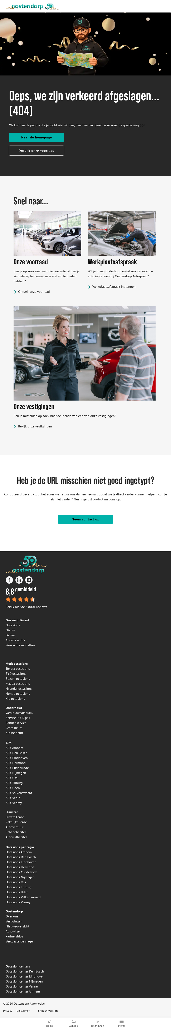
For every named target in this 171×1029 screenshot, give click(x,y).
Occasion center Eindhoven (25, 976)
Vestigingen (14, 921)
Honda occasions (18, 693)
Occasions (13, 625)
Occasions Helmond (20, 867)
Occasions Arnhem (19, 852)
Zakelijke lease (16, 822)
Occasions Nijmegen (20, 877)
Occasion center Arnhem (23, 991)
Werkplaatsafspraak (19, 713)
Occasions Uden (17, 892)
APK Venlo (13, 798)
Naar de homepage (36, 137)
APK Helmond (16, 763)
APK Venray (14, 803)
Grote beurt (14, 728)
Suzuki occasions (18, 678)
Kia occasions (15, 698)
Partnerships (14, 936)
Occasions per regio (20, 847)
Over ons (12, 916)
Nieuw (10, 630)
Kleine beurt (14, 733)
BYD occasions (16, 673)
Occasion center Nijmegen (24, 981)
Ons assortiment (17, 620)
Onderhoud (14, 708)
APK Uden (13, 788)
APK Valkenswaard (19, 793)
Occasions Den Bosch (21, 857)
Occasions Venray (18, 902)
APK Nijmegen (16, 773)
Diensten (12, 812)
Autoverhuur (14, 827)
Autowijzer (13, 931)
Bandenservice (16, 723)
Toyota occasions (18, 668)
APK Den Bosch (16, 753)
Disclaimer (23, 1011)
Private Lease (15, 817)
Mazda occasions (18, 683)
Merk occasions (17, 663)
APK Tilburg (14, 783)
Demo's (11, 635)
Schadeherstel (16, 832)
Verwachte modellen (20, 645)
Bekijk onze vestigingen (35, 426)
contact (98, 499)
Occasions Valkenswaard (23, 897)
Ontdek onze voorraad (36, 150)
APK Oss (12, 778)
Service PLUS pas (18, 718)
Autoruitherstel (16, 837)
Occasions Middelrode (21, 872)
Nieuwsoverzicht (17, 926)
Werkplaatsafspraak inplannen (114, 286)
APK (9, 743)
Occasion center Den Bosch (25, 971)
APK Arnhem (14, 748)
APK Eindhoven (17, 758)
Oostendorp (14, 911)
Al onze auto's (15, 640)
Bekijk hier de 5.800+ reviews (26, 607)
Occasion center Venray (22, 986)
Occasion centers (18, 966)
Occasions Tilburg (18, 887)
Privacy (7, 1011)
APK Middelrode (17, 768)
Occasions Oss (16, 882)
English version (48, 1011)
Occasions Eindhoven (21, 862)
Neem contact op (85, 519)
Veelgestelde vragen (20, 941)
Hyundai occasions (19, 688)
